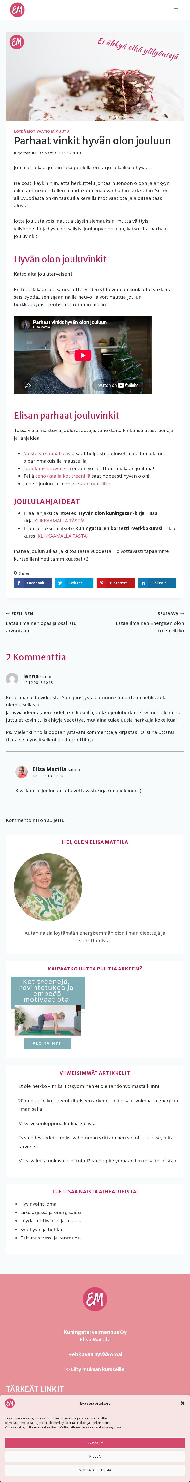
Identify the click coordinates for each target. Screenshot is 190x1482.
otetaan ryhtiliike (90, 483)
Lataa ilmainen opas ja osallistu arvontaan (41, 622)
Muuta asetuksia (95, 1470)
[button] (182, 1403)
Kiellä (95, 1456)
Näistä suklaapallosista (49, 453)
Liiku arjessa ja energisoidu (50, 1212)
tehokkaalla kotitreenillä (62, 476)
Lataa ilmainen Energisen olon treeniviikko (150, 622)
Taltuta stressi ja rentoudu (50, 1238)
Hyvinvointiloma (38, 1204)
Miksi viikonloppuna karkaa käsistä (57, 1123)
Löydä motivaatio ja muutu (41, 131)
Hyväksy (95, 1443)
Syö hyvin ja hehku (41, 1229)
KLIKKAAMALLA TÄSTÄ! (59, 520)
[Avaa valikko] (175, 10)
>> (95, 1369)
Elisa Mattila (49, 769)
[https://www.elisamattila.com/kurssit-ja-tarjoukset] (95, 1014)
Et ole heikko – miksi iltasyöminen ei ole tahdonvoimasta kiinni (88, 1086)
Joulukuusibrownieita (47, 468)
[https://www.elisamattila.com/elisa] (95, 887)
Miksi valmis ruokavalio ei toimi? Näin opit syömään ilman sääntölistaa (97, 1161)
